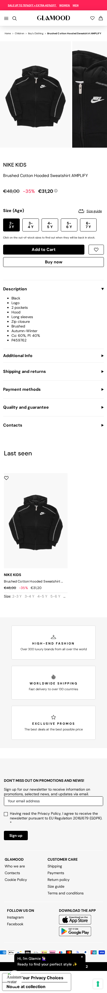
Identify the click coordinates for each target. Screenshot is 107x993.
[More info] (56, 190)
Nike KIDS (14, 164)
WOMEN (64, 5)
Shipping (55, 866)
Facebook (15, 924)
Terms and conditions (66, 893)
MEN (75, 5)
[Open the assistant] (14, 978)
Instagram (15, 917)
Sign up (15, 835)
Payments (56, 873)
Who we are (15, 866)
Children (19, 33)
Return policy (59, 879)
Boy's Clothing (35, 33)
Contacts (12, 873)
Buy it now (53, 263)
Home (8, 33)
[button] (11, 224)
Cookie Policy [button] (16, 879)
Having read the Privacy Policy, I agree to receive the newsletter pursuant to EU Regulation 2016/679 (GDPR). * (56, 818)
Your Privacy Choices (41, 977)
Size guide (56, 886)
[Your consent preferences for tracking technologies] (98, 984)
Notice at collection (25, 986)
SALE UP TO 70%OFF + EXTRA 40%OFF (32, 5)
